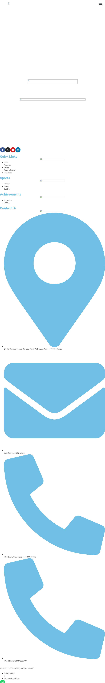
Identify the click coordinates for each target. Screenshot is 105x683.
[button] (100, 4)
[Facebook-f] (2, 149)
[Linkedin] (18, 149)
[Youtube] (12, 149)
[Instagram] (7, 149)
